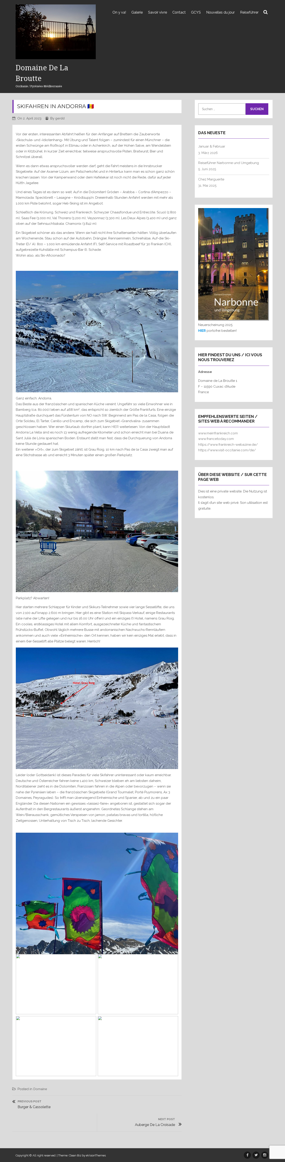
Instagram (265, 1155)
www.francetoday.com (216, 439)
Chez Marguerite (211, 179)
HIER (115, 427)
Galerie (137, 12)
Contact (179, 12)
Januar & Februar (211, 146)
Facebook (247, 1155)
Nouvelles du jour (220, 12)
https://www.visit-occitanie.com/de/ (227, 450)
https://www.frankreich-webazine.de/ (228, 445)
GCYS (196, 12)
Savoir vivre (157, 12)
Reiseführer (249, 12)
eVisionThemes (96, 1155)
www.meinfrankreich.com (218, 433)
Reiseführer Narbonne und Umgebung (228, 163)
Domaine (40, 1089)
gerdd (60, 118)
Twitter (256, 1155)
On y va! (119, 12)
